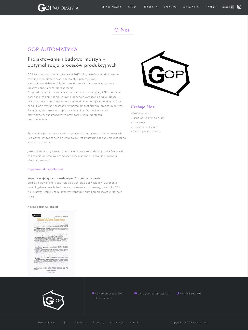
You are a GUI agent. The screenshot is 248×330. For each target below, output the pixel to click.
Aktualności (191, 6)
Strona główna (111, 6)
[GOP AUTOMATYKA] (54, 297)
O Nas (132, 6)
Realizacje (150, 6)
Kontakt (211, 6)
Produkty (170, 6)
